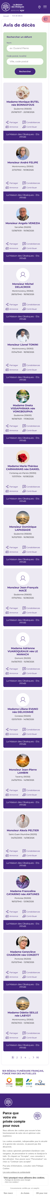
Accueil (6, 16)
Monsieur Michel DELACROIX (22, 286)
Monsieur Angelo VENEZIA (23, 223)
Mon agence (39, 7)
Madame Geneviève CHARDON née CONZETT (23, 953)
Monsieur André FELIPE (23, 162)
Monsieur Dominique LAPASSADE (22, 528)
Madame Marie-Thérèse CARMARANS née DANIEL (23, 468)
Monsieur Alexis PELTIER (23, 830)
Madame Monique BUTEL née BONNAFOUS (23, 103)
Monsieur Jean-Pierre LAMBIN (23, 771)
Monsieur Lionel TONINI (23, 344)
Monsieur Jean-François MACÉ (22, 589)
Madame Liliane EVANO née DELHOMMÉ (23, 711)
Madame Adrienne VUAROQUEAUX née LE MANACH (23, 651)
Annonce (13, 127)
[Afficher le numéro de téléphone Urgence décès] (46, 19)
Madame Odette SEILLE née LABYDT (23, 1014)
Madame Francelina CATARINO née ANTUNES (23, 893)
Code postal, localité (16, 56)
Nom (9, 43)
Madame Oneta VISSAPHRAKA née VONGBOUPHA (23, 408)
